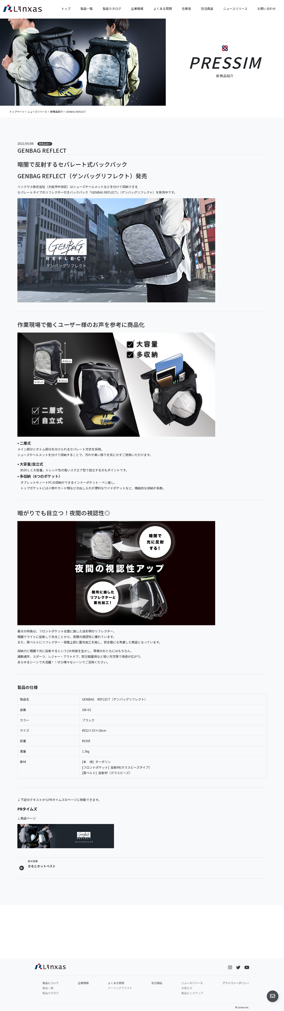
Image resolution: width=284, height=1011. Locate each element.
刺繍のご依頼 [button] (174, 953)
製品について (51, 983)
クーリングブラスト (120, 988)
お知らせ (186, 988)
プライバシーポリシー (235, 983)
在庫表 (186, 8)
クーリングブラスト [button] (110, 953)
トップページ (16, 111)
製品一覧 (86, 8)
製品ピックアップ (192, 993)
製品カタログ (112, 8)
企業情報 (137, 8)
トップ (66, 8)
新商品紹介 (56, 111)
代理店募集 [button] (238, 953)
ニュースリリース (235, 8)
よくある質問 (162, 8)
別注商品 (207, 8)
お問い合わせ (266, 8)
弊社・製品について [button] (46, 953)
